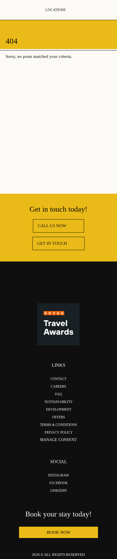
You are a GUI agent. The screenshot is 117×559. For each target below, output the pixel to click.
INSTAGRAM (58, 475)
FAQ (58, 394)
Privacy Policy (59, 432)
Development (58, 410)
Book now (58, 532)
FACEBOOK (58, 483)
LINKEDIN (58, 491)
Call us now (52, 225)
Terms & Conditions (58, 425)
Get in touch (52, 243)
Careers (58, 387)
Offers (58, 417)
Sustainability (59, 402)
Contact (58, 379)
